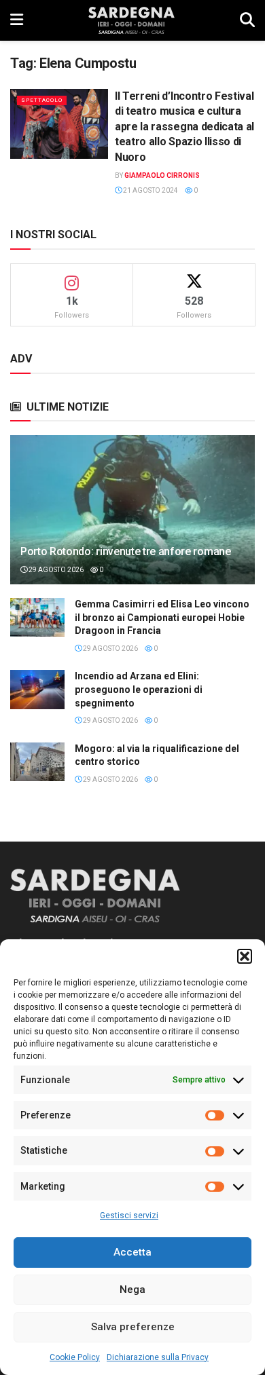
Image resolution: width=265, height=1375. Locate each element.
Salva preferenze (133, 1327)
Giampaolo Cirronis (162, 175)
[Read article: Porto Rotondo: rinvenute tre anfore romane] (132, 522)
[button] (244, 956)
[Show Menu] (16, 20)
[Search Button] (247, 20)
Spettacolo (42, 100)
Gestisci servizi (129, 1215)
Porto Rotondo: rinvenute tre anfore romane (125, 551)
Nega (132, 1289)
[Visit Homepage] (131, 20)
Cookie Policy (75, 1357)
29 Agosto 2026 (55, 569)
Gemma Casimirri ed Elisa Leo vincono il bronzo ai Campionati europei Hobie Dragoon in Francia (162, 617)
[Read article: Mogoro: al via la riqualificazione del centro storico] (37, 761)
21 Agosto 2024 (150, 190)
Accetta (132, 1252)
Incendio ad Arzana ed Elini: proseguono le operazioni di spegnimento (138, 689)
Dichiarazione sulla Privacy (158, 1357)
